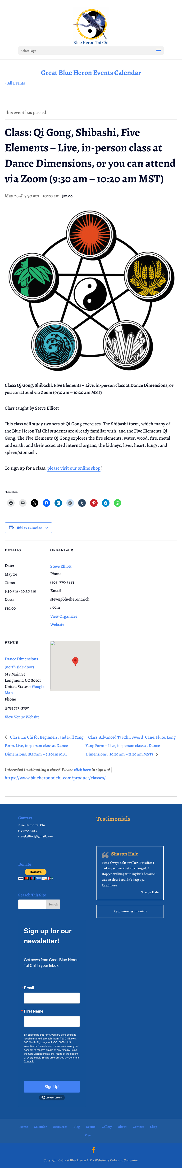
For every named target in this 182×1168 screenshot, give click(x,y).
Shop (153, 1126)
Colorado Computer (124, 1160)
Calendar (40, 1126)
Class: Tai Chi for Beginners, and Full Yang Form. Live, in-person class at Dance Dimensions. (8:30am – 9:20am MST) (44, 745)
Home (23, 1126)
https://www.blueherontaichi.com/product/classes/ (55, 778)
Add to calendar (29, 527)
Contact (138, 1126)
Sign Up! (52, 1086)
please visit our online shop (73, 468)
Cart (88, 1135)
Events (91, 1126)
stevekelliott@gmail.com (35, 836)
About (122, 1126)
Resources (60, 1126)
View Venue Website (22, 717)
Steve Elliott (61, 566)
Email (29, 988)
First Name (33, 1011)
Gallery (107, 1126)
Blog (76, 1126)
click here (82, 769)
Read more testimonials (130, 911)
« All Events (15, 83)
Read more (109, 885)
